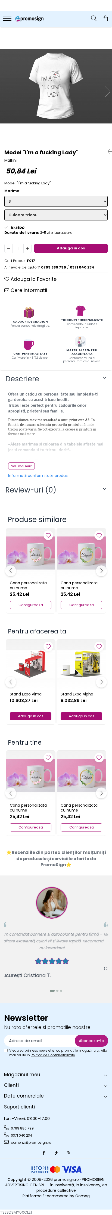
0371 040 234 (21, 1135)
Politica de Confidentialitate (53, 1055)
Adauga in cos (71, 248)
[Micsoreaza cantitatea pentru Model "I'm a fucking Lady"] (8, 248)
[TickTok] (56, 1153)
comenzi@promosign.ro (30, 1142)
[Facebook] (44, 1153)
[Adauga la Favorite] (48, 535)
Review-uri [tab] (30, 490)
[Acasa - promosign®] (29, 18)
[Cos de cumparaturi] (105, 19)
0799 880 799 (22, 1128)
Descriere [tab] (22, 379)
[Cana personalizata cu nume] (30, 553)
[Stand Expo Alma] (30, 664)
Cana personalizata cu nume (28, 585)
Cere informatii (28, 290)
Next (107, 91)
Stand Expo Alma (26, 694)
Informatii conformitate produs (38, 475)
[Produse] (7, 19)
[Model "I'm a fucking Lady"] (56, 86)
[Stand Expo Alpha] (81, 664)
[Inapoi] (108, 151)
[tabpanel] (56, 86)
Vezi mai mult (21, 466)
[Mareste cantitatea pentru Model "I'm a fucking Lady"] (27, 248)
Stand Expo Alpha (77, 694)
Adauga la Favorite (33, 279)
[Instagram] (68, 1153)
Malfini (10, 160)
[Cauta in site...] (94, 19)
